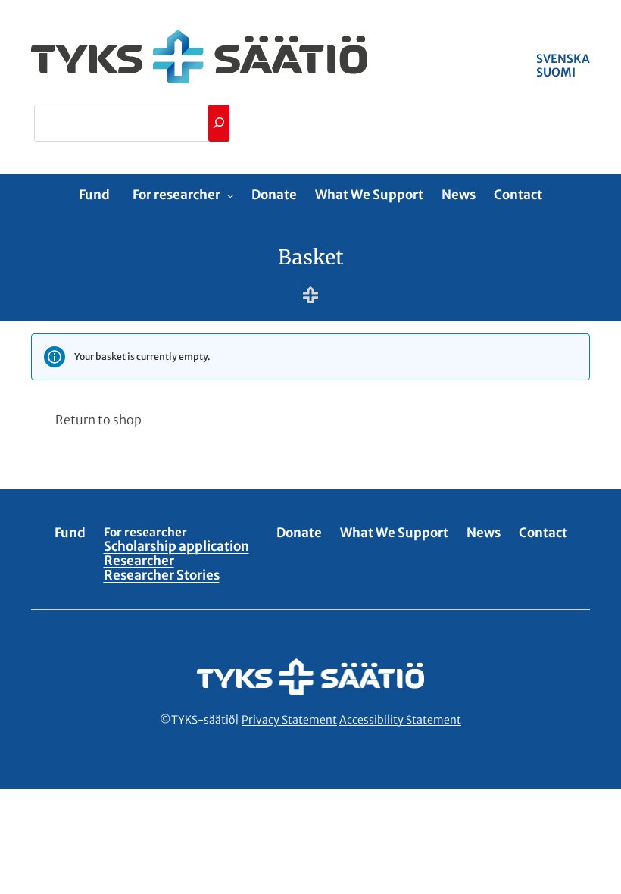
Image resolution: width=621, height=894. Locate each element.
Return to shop (98, 419)
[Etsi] (218, 123)
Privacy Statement (289, 720)
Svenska (563, 59)
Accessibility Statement (400, 720)
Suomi (556, 72)
